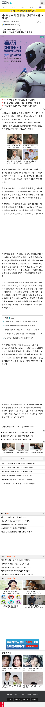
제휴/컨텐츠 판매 (19, 694)
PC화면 (10, 699)
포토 (31, 7)
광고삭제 (2, 704)
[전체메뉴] (42, 2)
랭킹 (13, 7)
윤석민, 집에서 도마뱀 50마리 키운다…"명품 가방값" (23, 329)
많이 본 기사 (6, 653)
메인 (4, 7)
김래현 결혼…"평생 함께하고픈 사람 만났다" (21, 321)
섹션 (22, 7)
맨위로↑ (34, 699)
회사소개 (9, 694)
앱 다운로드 (26, 699)
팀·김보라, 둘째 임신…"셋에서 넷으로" (18, 338)
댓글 (22, 458)
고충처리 (35, 694)
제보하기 (17, 699)
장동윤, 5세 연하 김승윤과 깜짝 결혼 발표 (19, 325)
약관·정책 (29, 694)
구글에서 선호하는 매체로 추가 (11, 24)
